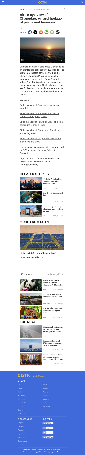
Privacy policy (48, 452)
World (20, 388)
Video (44, 395)
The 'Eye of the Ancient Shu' (53, 194)
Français (21, 430)
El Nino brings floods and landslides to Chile (52, 295)
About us (59, 452)
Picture (45, 392)
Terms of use (27, 452)
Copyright (38, 452)
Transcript (46, 406)
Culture (20, 406)
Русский (21, 437)
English (21, 423)
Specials (45, 399)
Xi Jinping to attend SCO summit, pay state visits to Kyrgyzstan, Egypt (52, 343)
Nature (45, 388)
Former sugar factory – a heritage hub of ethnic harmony (53, 209)
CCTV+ (21, 445)
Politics (20, 392)
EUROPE (21, 414)
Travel (44, 385)
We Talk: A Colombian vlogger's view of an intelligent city (52, 181)
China (20, 385)
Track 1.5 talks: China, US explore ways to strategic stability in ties (53, 357)
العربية (20, 434)
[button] (22, 60)
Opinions (21, 399)
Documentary (23, 441)
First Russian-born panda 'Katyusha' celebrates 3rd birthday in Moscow (53, 282)
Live (44, 403)
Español (21, 426)
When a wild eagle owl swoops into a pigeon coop (52, 310)
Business (21, 395)
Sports (20, 410)
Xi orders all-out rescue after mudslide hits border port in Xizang (53, 329)
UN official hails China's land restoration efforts (38, 255)
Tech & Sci (22, 403)
